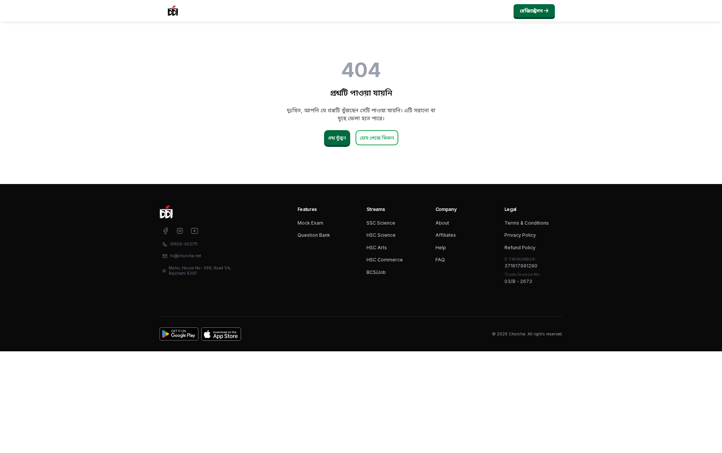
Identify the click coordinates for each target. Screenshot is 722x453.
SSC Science (380, 223)
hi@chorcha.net (185, 255)
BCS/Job (376, 272)
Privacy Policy (520, 235)
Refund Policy (520, 247)
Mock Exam (310, 223)
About (442, 223)
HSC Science (381, 235)
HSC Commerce (384, 260)
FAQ (440, 260)
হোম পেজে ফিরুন (377, 138)
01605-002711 (183, 244)
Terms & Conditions (526, 223)
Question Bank (314, 235)
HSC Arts (376, 247)
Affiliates (445, 235)
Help (440, 247)
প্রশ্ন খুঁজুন (337, 138)
